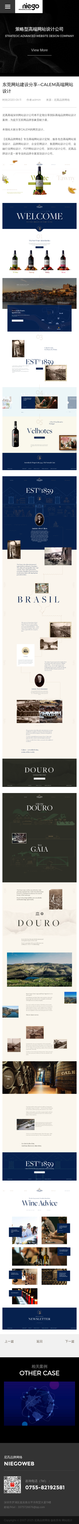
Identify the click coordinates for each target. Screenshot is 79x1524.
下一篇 (69, 1341)
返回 (39, 1341)
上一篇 (9, 1341)
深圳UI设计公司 (56, 148)
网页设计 (38, 129)
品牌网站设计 (21, 143)
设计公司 (47, 153)
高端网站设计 (37, 138)
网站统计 (67, 1520)
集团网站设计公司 (60, 143)
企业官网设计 (39, 143)
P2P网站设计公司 (33, 148)
